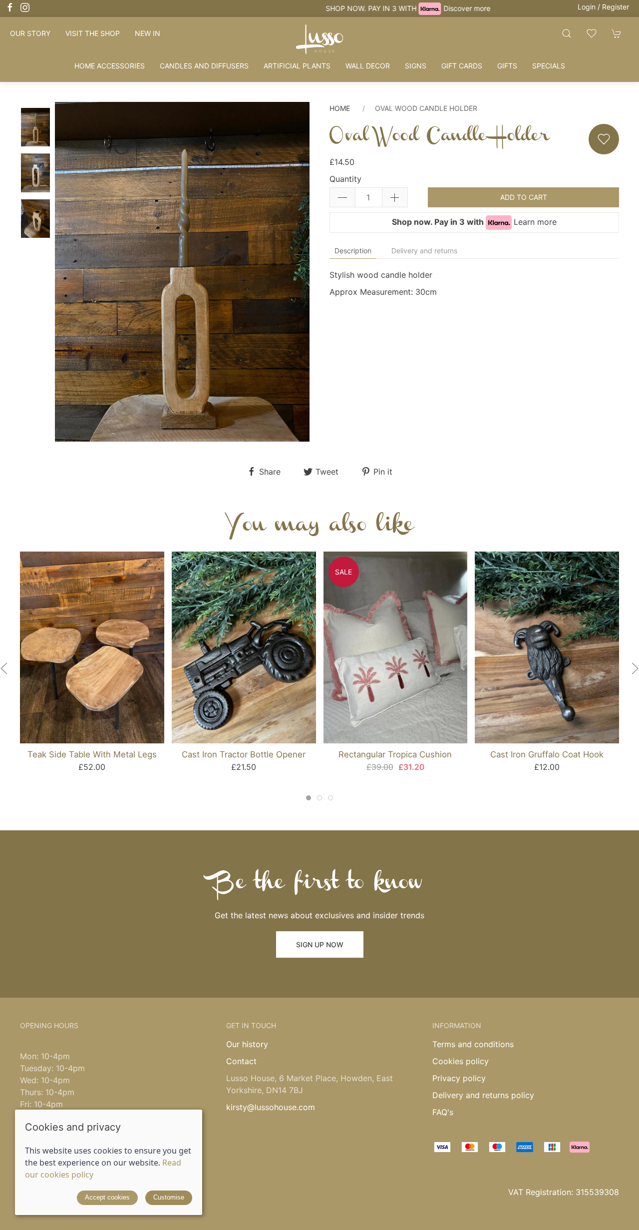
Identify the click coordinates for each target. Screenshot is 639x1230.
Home (339, 108)
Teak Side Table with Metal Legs (92, 754)
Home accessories (109, 65)
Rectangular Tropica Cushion (395, 754)
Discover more (378, 8)
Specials (548, 65)
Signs (415, 65)
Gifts (507, 65)
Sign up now (319, 944)
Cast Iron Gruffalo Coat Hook (547, 754)
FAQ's (442, 1112)
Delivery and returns (424, 250)
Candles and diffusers (204, 65)
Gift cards (461, 65)
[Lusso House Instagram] (25, 7)
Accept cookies (107, 1197)
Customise (168, 1197)
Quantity (345, 179)
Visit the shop (92, 33)
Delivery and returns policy (483, 1095)
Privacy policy (459, 1078)
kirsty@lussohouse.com (270, 1107)
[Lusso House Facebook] (10, 7)
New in (147, 33)
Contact (241, 1061)
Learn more (535, 222)
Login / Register (603, 6)
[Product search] (566, 33)
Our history (247, 1044)
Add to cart (523, 197)
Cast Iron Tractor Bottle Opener (244, 754)
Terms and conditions (473, 1044)
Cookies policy (460, 1061)
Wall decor (367, 65)
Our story (30, 33)
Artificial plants (297, 65)
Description (352, 250)
